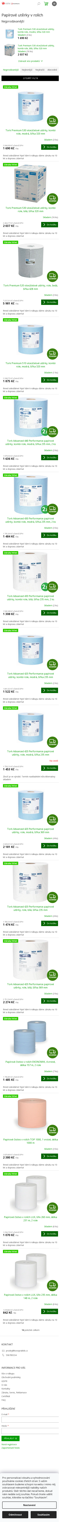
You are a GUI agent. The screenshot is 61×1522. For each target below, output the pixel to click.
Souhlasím (43, 1514)
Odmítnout (15, 1514)
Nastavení (29, 1505)
